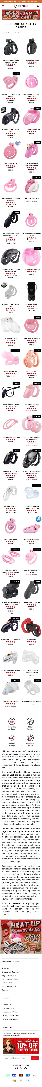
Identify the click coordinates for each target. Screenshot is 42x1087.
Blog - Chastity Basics (10, 979)
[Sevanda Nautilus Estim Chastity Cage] (10, 256)
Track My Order (8, 1008)
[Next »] (27, 711)
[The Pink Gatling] (10, 151)
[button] (10, 64)
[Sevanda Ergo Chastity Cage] (10, 116)
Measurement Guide (10, 1012)
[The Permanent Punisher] (10, 657)
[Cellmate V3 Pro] (31, 291)
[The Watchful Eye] (10, 493)
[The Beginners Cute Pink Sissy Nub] (10, 185)
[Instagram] (16, 1068)
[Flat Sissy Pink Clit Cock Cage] (31, 220)
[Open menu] (5, 6)
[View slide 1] (21, 936)
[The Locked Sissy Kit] (31, 526)
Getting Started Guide (10, 1015)
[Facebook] (25, 1068)
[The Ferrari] (31, 626)
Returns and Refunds (10, 1019)
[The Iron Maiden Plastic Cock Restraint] (31, 657)
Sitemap (5, 990)
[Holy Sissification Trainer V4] (10, 325)
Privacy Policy (7, 983)
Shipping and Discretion (10, 972)
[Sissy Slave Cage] (10, 526)
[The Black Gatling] (31, 47)
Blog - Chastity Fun (9, 976)
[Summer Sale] (21, 936)
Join (34, 1058)
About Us (5, 968)
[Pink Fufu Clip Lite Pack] (10, 424)
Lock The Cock (19, 1065)
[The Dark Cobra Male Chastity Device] (10, 47)
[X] (21, 1068)
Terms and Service (9, 986)
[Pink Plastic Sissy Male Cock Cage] (31, 81)
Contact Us (7, 1005)
